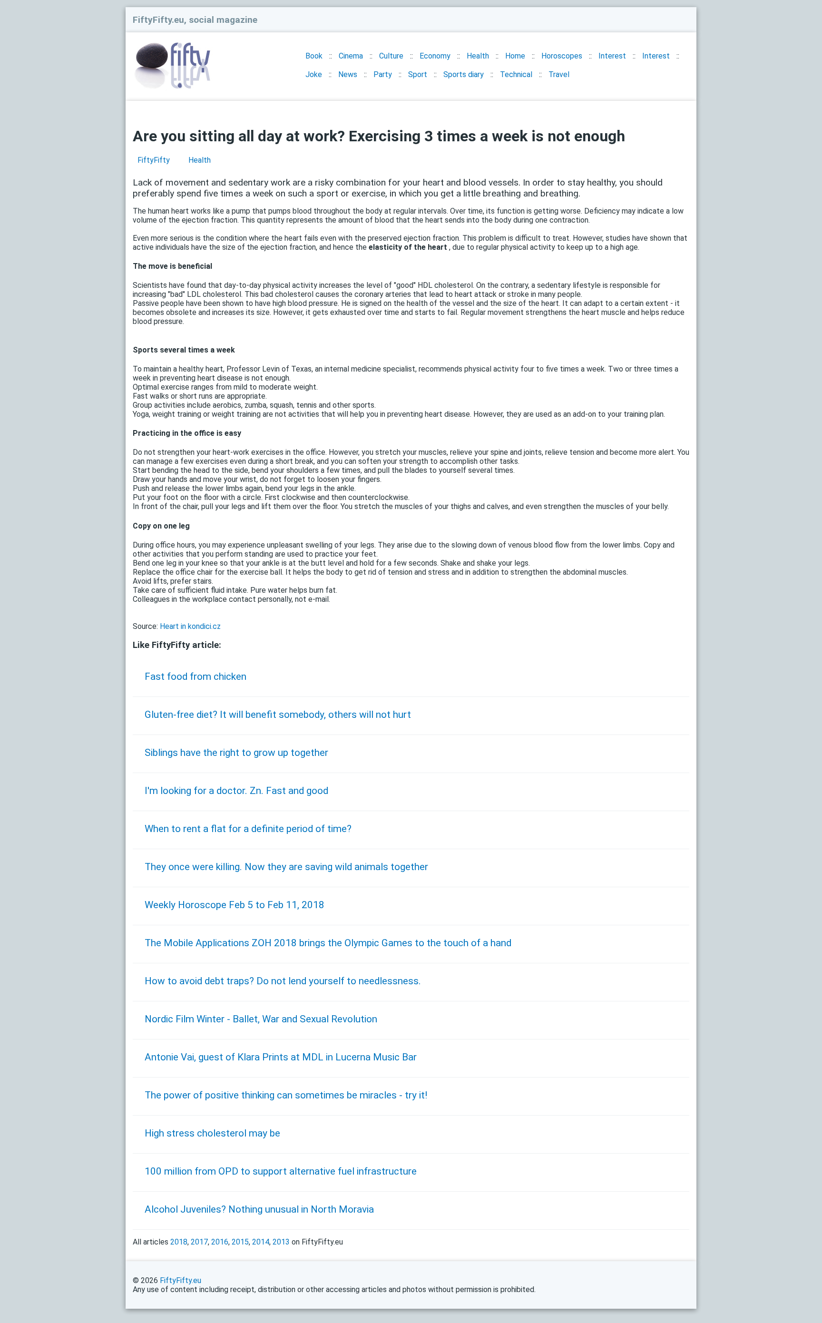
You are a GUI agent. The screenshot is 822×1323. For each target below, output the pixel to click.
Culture (391, 55)
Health (478, 55)
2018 (178, 1241)
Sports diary (463, 74)
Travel (558, 74)
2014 (260, 1241)
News (347, 74)
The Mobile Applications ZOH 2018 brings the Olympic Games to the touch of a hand (328, 943)
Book (314, 55)
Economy (435, 55)
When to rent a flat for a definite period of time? (248, 828)
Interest (612, 55)
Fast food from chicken (195, 676)
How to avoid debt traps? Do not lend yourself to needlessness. (283, 981)
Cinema (351, 55)
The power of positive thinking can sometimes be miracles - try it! (286, 1095)
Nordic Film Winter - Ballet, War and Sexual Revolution (261, 1019)
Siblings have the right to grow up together (236, 752)
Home (515, 55)
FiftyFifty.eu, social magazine (195, 19)
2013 (281, 1241)
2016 (219, 1241)
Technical (516, 74)
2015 (240, 1241)
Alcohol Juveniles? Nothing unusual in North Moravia (259, 1209)
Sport (417, 74)
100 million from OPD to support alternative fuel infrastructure (281, 1171)
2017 (199, 1241)
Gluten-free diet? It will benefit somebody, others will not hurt (278, 714)
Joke (313, 74)
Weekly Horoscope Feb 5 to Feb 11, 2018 (234, 905)
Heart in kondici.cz (190, 626)
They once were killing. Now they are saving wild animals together (286, 866)
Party (382, 74)
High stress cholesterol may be (212, 1133)
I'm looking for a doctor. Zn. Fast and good (236, 790)
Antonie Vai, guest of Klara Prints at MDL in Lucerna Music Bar (281, 1057)
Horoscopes (561, 55)
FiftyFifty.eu (180, 1280)
